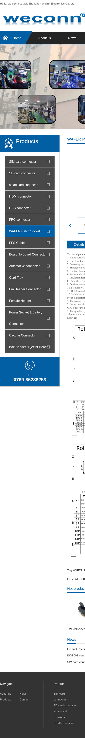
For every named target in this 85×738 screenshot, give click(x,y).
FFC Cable (17, 242)
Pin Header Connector (25, 289)
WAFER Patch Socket (24, 231)
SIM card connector (22, 161)
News (23, 693)
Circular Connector (22, 335)
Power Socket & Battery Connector (25, 318)
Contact (24, 699)
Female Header (20, 300)
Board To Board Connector (27, 254)
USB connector (19, 208)
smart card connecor (23, 185)
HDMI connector (20, 196)
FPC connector (19, 219)
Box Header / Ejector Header (29, 347)
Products (5, 699)
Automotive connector (24, 266)
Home (17, 38)
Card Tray (16, 277)
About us (44, 38)
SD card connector (22, 173)
